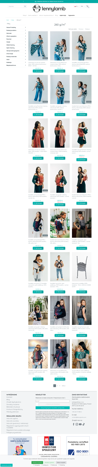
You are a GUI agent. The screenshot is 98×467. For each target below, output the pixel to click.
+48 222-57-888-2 (77, 412)
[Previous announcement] (23, 1)
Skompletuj (61, 291)
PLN (82, 6)
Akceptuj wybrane (49, 462)
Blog (56, 15)
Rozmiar (9, 39)
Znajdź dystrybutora (14, 402)
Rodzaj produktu (11, 30)
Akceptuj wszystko (37, 462)
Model (8, 42)
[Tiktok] (83, 424)
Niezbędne (37, 465)
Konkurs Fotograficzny (15, 409)
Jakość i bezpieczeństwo (46, 15)
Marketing (62, 465)
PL (76, 6)
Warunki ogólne (12, 418)
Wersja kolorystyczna (13, 50)
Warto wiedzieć (32, 15)
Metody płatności (13, 412)
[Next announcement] (75, 1)
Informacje (10, 53)
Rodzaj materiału (12, 56)
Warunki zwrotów (13, 421)
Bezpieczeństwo (11, 65)
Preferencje (54, 465)
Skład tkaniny (11, 45)
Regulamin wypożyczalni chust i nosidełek (18, 427)
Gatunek (9, 33)
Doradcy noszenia (13, 404)
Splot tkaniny (10, 48)
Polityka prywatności (14, 432)
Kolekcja (9, 62)
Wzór (8, 59)
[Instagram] (76, 424)
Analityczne (45, 465)
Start (8, 20)
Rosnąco (81, 29)
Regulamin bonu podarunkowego (18, 430)
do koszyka (39, 71)
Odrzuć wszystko (61, 462)
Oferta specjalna (11, 36)
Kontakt (9, 397)
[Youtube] (80, 424)
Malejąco (87, 29)
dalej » (64, 385)
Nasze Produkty (11, 27)
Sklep (24, 15)
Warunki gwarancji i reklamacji (17, 423)
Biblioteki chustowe (13, 407)
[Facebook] (73, 424)
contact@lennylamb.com (79, 417)
